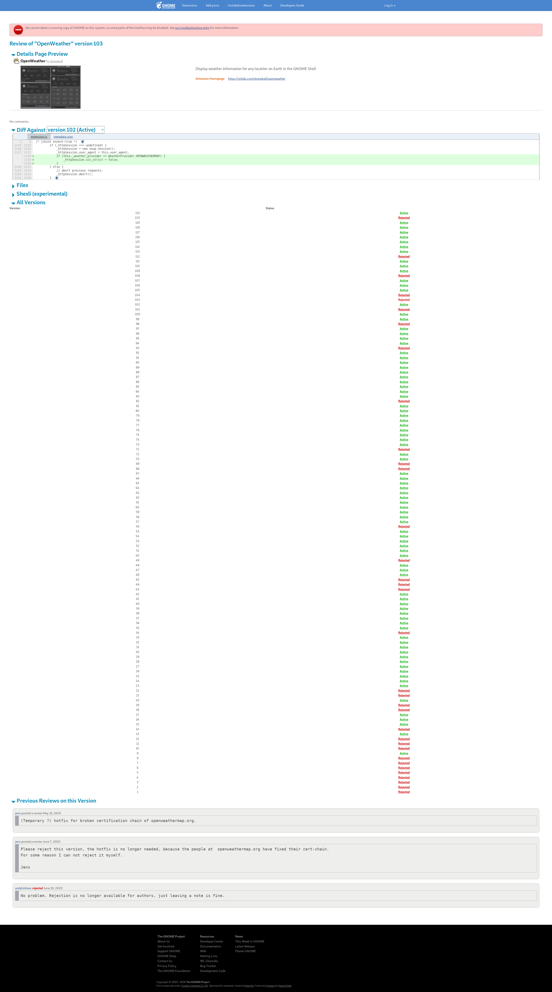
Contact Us (164, 961)
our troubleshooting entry (192, 28)
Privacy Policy (166, 966)
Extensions (189, 5)
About (267, 5)
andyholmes (23, 888)
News (239, 936)
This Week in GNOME (249, 941)
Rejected (404, 217)
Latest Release (245, 946)
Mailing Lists (209, 956)
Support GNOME (168, 951)
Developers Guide (292, 5)
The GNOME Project (171, 936)
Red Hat (249, 985)
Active (404, 213)
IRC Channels (209, 961)
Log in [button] (389, 5)
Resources (207, 936)
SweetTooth (285, 985)
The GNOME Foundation (173, 971)
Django (270, 985)
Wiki (203, 951)
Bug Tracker (208, 966)
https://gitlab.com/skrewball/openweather (256, 78)
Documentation (210, 946)
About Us (163, 941)
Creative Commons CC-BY (194, 985)
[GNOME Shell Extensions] (166, 5)
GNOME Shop (166, 956)
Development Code (213, 971)
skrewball (56, 61)
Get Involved (165, 946)
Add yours (212, 5)
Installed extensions (241, 5)
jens (18, 813)
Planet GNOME (245, 951)
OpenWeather (32, 60)
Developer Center (211, 941)
